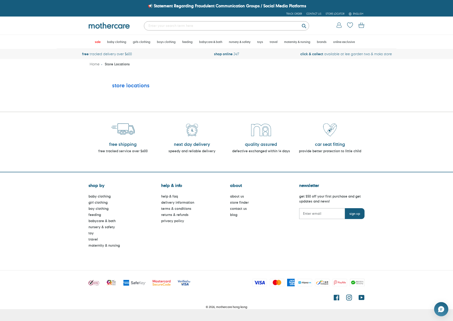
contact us (238, 208)
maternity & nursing (104, 245)
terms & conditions (176, 208)
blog (233, 214)
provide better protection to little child (330, 151)
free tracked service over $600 (123, 151)
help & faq (169, 196)
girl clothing (98, 202)
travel (93, 239)
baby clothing (99, 196)
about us (237, 196)
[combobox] (226, 25)
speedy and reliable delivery (191, 151)
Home (95, 64)
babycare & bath (102, 221)
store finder (239, 202)
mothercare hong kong (231, 307)
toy (91, 233)
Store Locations (117, 64)
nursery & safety (101, 227)
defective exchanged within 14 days (261, 151)
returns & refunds (175, 214)
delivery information (177, 202)
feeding (94, 214)
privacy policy (172, 221)
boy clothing (98, 208)
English (358, 13)
